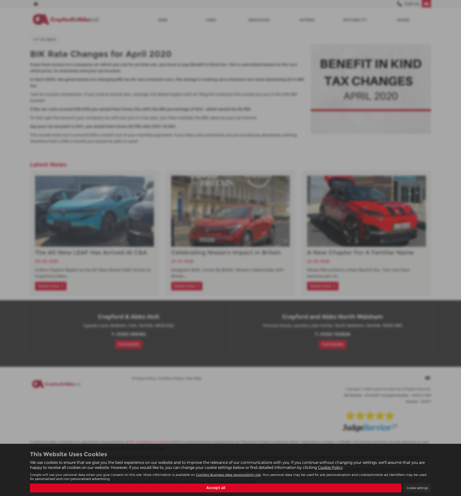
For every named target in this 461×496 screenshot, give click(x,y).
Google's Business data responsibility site (228, 475)
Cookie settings (417, 488)
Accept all (215, 487)
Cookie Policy (330, 467)
